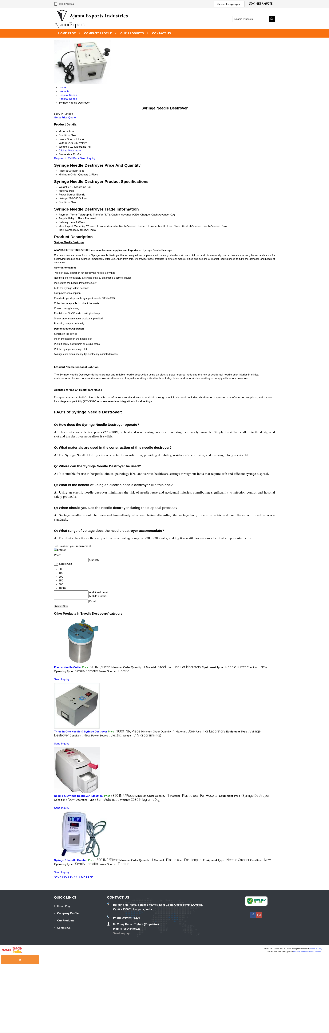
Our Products (132, 33)
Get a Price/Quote (65, 117)
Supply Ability (66, 218)
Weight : (142, 735)
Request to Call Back (66, 158)
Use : (184, 667)
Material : (156, 667)
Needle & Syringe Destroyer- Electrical (78, 795)
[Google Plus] (259, 917)
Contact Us (161, 33)
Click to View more (70, 150)
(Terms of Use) (315, 949)
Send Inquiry (87, 158)
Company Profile (98, 33)
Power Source (67, 194)
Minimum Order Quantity (73, 174)
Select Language (228, 4)
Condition (64, 202)
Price (62, 170)
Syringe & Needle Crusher (70, 860)
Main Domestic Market (72, 229)
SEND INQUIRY (63, 877)
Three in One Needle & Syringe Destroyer (80, 731)
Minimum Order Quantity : (128, 667)
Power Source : (114, 671)
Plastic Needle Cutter (67, 667)
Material (63, 190)
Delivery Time (67, 222)
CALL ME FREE (83, 877)
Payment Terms (68, 214)
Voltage (63, 198)
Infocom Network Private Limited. (307, 952)
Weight (63, 186)
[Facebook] (253, 917)
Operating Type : (76, 671)
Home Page (67, 33)
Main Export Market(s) (72, 226)
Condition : (257, 667)
